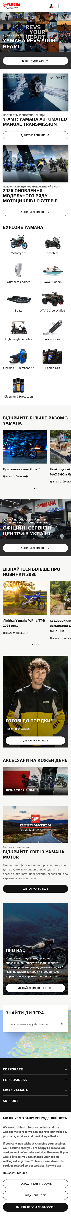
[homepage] (11, 6)
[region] (35, 1164)
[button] (64, 6)
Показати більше (15, 1173)
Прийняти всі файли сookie (35, 1207)
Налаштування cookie (35, 1183)
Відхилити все (35, 1195)
